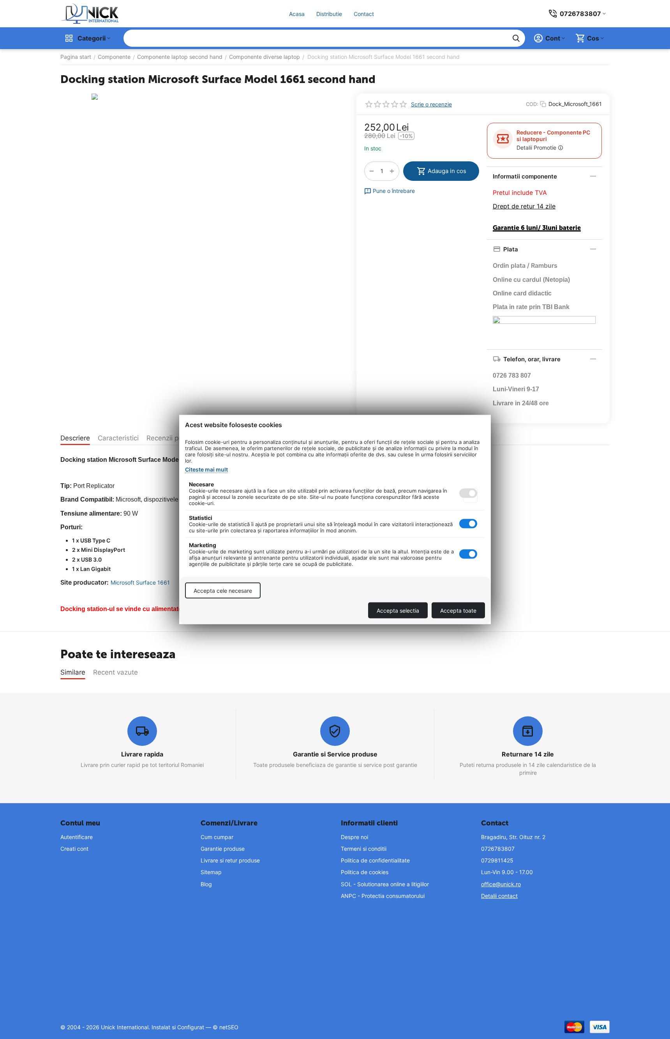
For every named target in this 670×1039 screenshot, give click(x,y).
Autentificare (76, 837)
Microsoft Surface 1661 (140, 582)
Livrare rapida (142, 754)
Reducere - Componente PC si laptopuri (553, 135)
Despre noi (354, 837)
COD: (532, 104)
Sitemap (211, 872)
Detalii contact (499, 895)
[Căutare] (516, 38)
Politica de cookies (364, 872)
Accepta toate (458, 610)
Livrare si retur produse (230, 860)
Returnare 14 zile (528, 754)
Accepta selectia (398, 610)
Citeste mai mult (206, 469)
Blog (206, 884)
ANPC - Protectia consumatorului (383, 895)
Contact (364, 14)
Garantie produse (223, 848)
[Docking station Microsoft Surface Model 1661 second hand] (202, 205)
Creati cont (74, 848)
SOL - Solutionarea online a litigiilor (385, 884)
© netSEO (225, 1027)
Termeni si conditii (363, 848)
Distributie (329, 14)
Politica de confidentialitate (375, 860)
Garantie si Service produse (335, 754)
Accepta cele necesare (223, 590)
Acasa (297, 14)
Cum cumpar (217, 837)
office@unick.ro (501, 884)
